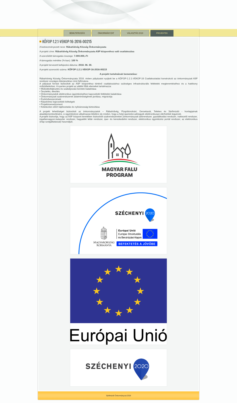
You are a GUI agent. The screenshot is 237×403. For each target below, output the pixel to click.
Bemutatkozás (77, 33)
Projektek (162, 33)
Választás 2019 (135, 33)
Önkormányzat (106, 33)
